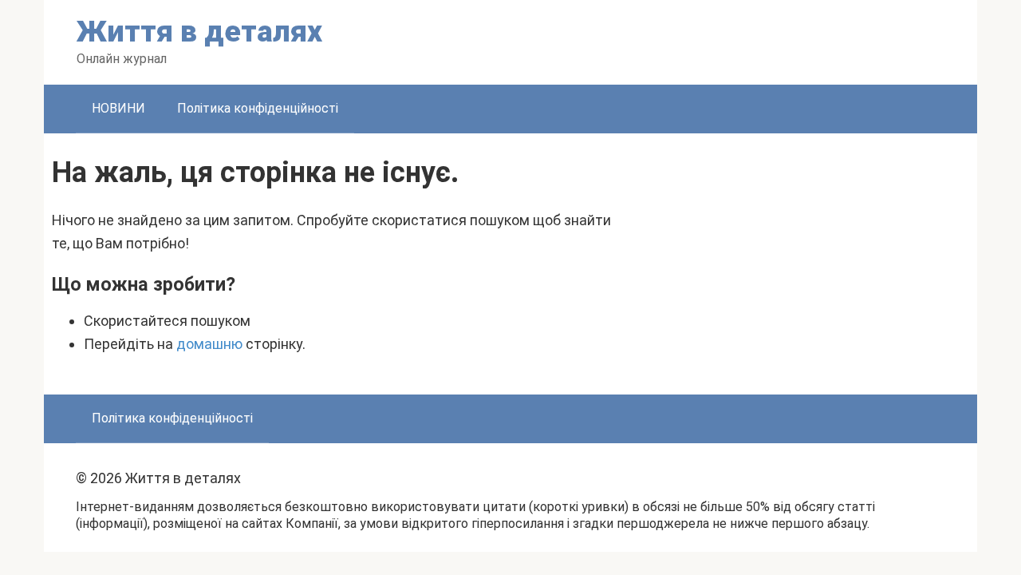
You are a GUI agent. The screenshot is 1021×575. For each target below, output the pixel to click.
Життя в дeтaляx (199, 31)
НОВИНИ (118, 108)
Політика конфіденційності (257, 108)
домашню (209, 343)
